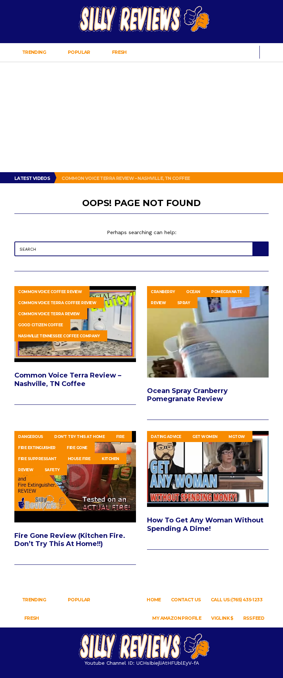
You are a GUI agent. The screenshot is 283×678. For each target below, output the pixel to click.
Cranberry (163, 291)
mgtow (236, 436)
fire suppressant (37, 458)
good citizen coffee (40, 325)
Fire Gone (77, 447)
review (158, 302)
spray (183, 302)
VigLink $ (222, 618)
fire (120, 436)
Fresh (119, 52)
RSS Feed (253, 618)
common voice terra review (49, 314)
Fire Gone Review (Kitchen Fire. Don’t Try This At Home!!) (69, 540)
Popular (79, 52)
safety (52, 469)
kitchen (110, 458)
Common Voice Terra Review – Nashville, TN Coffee (126, 178)
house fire (79, 458)
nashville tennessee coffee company (58, 336)
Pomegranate (226, 291)
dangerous (30, 436)
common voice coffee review (50, 291)
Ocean (193, 291)
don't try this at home (79, 436)
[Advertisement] (141, 116)
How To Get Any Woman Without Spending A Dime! (205, 524)
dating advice (166, 436)
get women (204, 436)
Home (154, 599)
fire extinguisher (37, 447)
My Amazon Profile (176, 618)
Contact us (186, 599)
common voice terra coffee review (57, 302)
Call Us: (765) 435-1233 (236, 599)
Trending (34, 52)
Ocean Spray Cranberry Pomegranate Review (187, 395)
